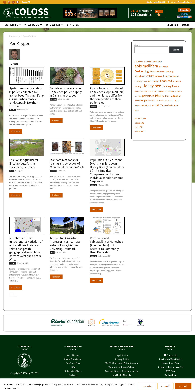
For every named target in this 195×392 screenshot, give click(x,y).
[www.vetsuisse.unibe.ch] (127, 326)
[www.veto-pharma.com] (109, 326)
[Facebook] (4, 2)
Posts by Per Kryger (29, 36)
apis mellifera (146, 65)
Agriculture (138, 61)
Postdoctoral (162, 101)
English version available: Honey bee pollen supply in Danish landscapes (66, 91)
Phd (158, 95)
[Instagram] (9, 2)
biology (169, 71)
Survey (136, 106)
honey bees (170, 86)
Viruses (136, 110)
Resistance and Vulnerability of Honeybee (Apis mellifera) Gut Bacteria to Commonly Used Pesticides (106, 245)
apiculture (148, 61)
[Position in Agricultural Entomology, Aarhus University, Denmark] (27, 147)
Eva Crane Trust (73, 363)
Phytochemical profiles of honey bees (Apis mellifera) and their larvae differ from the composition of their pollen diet (107, 95)
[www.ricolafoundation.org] (67, 326)
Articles (12, 110)
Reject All (165, 386)
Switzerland (146, 105)
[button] (26, 2)
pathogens (178, 91)
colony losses (139, 76)
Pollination (175, 95)
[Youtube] (17, 2)
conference (158, 76)
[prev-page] (11, 294)
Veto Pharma (73, 355)
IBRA (145, 91)
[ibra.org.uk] (140, 326)
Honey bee (151, 85)
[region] (97, 385)
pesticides (148, 95)
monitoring (161, 91)
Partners (73, 375)
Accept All (183, 386)
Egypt (145, 81)
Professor (171, 101)
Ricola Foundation (73, 359)
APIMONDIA (157, 61)
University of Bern (185, 2)
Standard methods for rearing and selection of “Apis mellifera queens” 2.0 (67, 163)
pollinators (149, 100)
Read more (15, 131)
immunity (152, 91)
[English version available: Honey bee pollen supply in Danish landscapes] (67, 75)
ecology (138, 81)
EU (149, 81)
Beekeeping (141, 71)
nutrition (170, 91)
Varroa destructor (169, 105)
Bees (152, 71)
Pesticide (137, 96)
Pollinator (138, 100)
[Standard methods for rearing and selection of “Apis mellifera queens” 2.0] (67, 147)
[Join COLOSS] (158, 15)
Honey (137, 86)
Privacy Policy (122, 359)
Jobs (11, 171)
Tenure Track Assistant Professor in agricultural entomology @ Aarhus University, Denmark (65, 243)
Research (178, 101)
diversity (176, 76)
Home (11, 36)
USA (157, 105)
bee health (163, 66)
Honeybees (138, 91)
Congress (167, 76)
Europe (155, 81)
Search (137, 44)
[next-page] (15, 294)
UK (153, 106)
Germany (177, 81)
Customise (147, 386)
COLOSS (150, 76)
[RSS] (13, 2)
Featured (166, 80)
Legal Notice (122, 355)
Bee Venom (160, 72)
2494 (134, 11)
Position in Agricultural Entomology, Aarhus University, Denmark (23, 163)
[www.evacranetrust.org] (91, 326)
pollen (165, 96)
